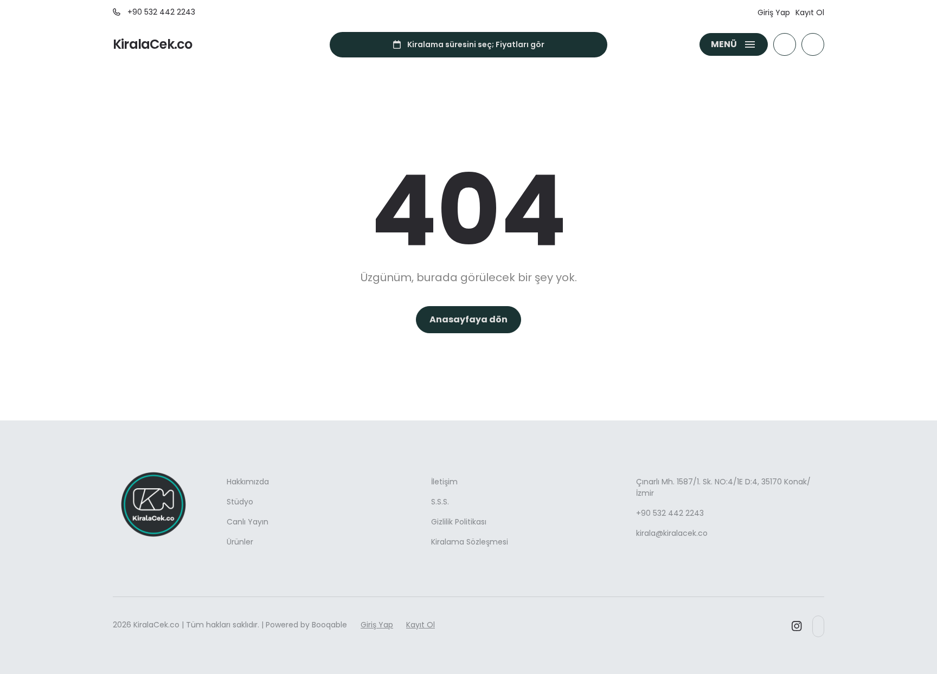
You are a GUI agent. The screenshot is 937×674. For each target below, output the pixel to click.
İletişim (444, 481)
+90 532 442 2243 (670, 513)
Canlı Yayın (247, 521)
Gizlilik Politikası (458, 521)
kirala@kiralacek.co (672, 533)
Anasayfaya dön (468, 319)
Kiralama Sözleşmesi (469, 541)
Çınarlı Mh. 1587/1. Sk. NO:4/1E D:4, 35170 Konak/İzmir (723, 487)
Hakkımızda (248, 481)
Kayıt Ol (809, 12)
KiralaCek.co (152, 44)
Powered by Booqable (306, 624)
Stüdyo (240, 501)
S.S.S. (440, 501)
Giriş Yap (774, 12)
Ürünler (240, 541)
